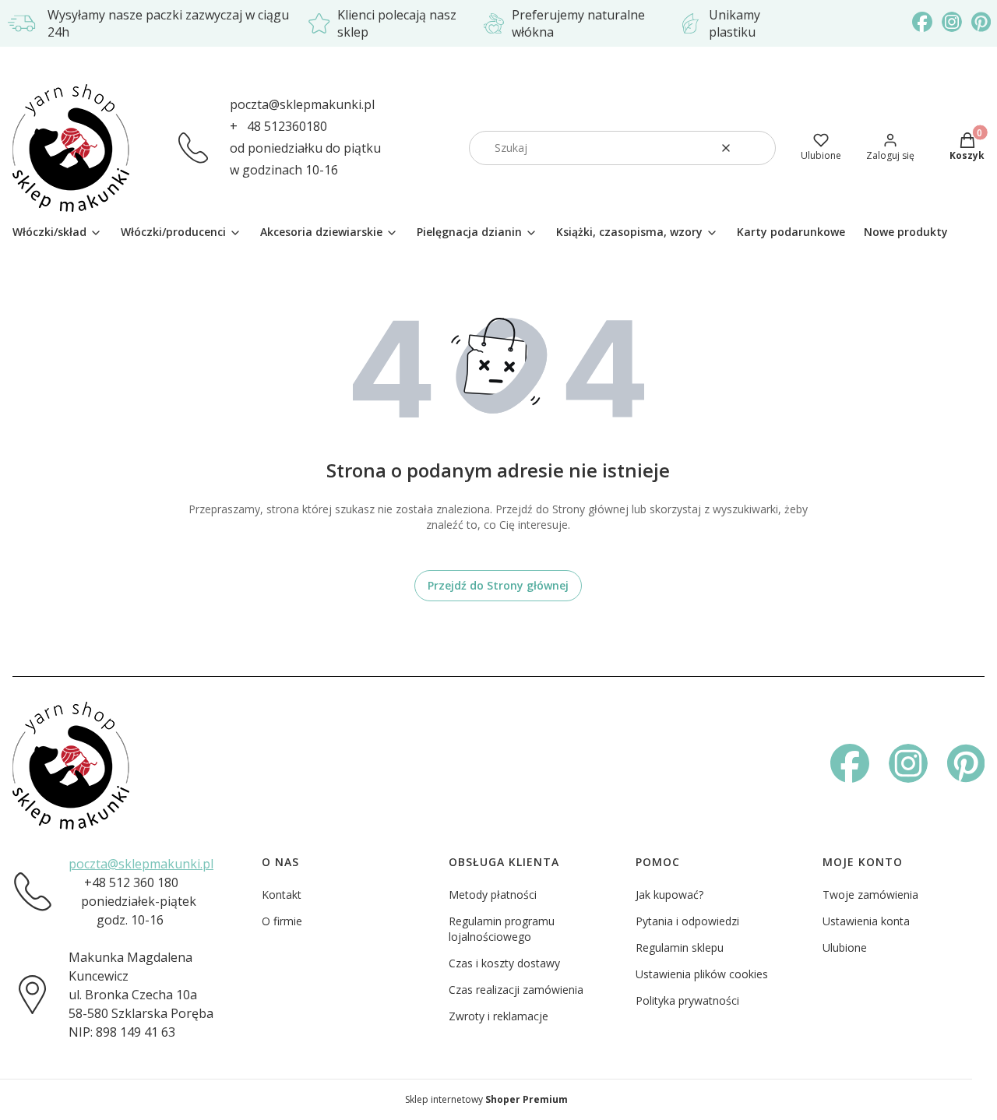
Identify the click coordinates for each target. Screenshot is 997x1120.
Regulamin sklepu (680, 947)
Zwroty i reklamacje (498, 1016)
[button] (758, 148)
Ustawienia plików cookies (702, 974)
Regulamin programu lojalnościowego (502, 929)
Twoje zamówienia (870, 894)
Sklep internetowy (486, 1099)
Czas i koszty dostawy (504, 963)
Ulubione (845, 947)
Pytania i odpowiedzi (687, 921)
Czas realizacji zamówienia (516, 989)
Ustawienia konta (866, 921)
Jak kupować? (669, 894)
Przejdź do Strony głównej (498, 585)
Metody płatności (493, 894)
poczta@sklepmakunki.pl (302, 104)
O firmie (282, 921)
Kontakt (281, 894)
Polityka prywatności (687, 1000)
